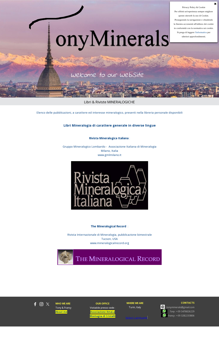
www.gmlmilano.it (109, 155)
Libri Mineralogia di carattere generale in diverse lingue (109, 125)
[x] (47, 304)
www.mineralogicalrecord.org (109, 243)
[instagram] (41, 304)
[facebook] (35, 304)
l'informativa (200, 32)
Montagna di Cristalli (102, 316)
